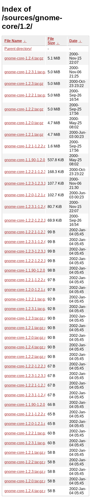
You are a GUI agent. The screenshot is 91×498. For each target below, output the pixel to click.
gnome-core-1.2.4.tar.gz (23, 58)
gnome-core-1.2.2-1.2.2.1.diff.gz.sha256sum (40, 261)
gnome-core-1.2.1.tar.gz (23, 135)
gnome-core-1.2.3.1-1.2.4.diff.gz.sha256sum (40, 242)
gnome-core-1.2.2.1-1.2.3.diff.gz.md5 (34, 385)
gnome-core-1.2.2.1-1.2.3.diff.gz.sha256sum (40, 232)
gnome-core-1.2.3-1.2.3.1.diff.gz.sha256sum (40, 251)
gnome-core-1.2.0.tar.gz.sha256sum (34, 338)
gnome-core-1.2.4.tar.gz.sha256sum (34, 347)
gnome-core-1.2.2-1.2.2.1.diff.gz (30, 220)
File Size (51, 41)
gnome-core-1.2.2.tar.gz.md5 (28, 462)
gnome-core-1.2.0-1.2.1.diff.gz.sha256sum (39, 290)
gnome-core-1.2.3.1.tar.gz (25, 72)
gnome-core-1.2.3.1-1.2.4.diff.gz (30, 207)
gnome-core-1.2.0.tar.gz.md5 (28, 481)
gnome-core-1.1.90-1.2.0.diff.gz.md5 (34, 405)
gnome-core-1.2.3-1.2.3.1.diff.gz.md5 (34, 376)
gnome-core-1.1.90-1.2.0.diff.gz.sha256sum (40, 270)
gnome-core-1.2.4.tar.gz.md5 (28, 491)
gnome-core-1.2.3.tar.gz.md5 (28, 472)
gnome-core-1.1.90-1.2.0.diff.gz (30, 160)
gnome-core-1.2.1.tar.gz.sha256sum (34, 328)
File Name (13, 41)
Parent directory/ (18, 49)
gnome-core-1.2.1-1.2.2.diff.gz (29, 146)
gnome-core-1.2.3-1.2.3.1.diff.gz (30, 183)
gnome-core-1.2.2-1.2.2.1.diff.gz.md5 (34, 366)
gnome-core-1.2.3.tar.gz (23, 84)
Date (73, 41)
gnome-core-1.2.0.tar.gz (23, 123)
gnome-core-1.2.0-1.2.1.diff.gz (29, 195)
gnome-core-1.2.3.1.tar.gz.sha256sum (35, 309)
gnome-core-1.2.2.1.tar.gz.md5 (29, 433)
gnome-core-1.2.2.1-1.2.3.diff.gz (30, 172)
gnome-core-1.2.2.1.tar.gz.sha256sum (35, 299)
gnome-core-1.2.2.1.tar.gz (25, 95)
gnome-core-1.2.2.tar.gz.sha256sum (34, 357)
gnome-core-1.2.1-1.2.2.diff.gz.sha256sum (39, 280)
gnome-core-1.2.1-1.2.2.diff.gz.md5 (33, 414)
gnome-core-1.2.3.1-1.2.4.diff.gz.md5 (34, 395)
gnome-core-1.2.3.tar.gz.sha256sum (34, 318)
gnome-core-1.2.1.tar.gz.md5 (28, 453)
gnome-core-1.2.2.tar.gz (23, 109)
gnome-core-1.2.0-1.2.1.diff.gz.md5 (33, 424)
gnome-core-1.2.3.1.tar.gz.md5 (29, 443)
